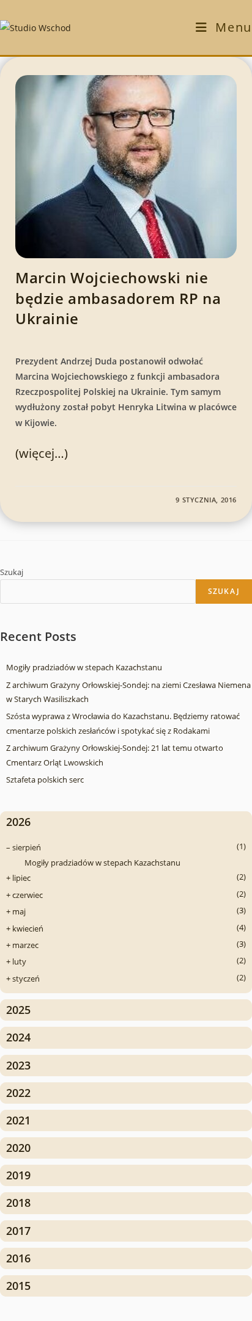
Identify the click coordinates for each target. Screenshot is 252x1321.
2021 (18, 1120)
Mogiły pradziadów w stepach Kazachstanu (84, 667)
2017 (18, 1230)
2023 (18, 1065)
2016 (18, 1258)
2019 (18, 1175)
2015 (18, 1285)
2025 (18, 1009)
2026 (18, 821)
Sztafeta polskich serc (45, 779)
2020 (18, 1147)
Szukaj (11, 571)
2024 (18, 1037)
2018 (18, 1202)
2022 (18, 1092)
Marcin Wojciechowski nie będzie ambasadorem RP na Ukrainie (118, 297)
